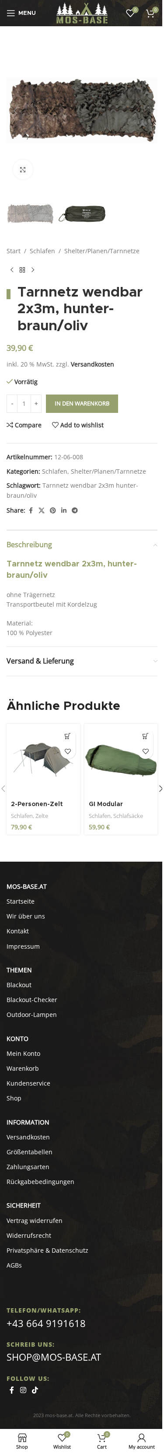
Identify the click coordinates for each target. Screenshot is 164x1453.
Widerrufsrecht (29, 1235)
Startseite (21, 901)
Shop (14, 1098)
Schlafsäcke (128, 816)
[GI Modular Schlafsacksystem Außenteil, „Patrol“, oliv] (121, 760)
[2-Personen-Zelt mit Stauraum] (43, 760)
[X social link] (41, 511)
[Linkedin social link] (64, 511)
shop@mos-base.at (54, 1356)
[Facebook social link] (30, 511)
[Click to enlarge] (23, 169)
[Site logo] (82, 12)
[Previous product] (12, 270)
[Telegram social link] (74, 511)
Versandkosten (92, 364)
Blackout (19, 985)
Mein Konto (23, 1053)
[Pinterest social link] (53, 511)
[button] (15, 110)
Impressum (23, 946)
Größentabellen (29, 1152)
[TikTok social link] (35, 1390)
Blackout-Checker (32, 999)
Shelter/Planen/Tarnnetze (102, 251)
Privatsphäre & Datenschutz (47, 1250)
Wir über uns (26, 916)
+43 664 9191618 (46, 1323)
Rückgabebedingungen (40, 1181)
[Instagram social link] (23, 1390)
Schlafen (42, 251)
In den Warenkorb (82, 403)
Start (14, 251)
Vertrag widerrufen (35, 1220)
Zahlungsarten (28, 1167)
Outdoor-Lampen (32, 1014)
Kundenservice (28, 1083)
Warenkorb (23, 1068)
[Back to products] (22, 270)
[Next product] (33, 270)
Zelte (41, 816)
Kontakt (18, 931)
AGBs (14, 1265)
